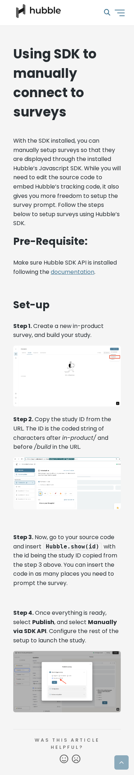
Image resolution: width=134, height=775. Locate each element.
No (76, 759)
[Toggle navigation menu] (120, 13)
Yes (64, 759)
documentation (72, 272)
